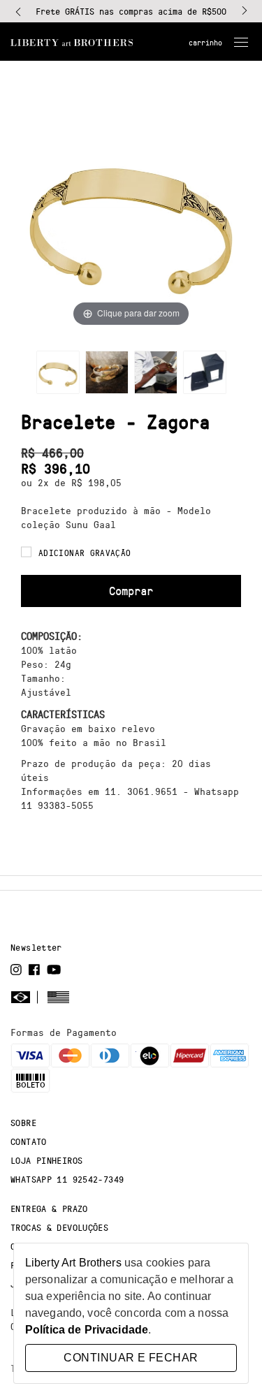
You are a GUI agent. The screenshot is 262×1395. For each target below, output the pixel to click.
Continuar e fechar (131, 1358)
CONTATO (28, 1141)
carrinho (205, 42)
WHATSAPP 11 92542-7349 (67, 1179)
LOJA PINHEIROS (46, 1160)
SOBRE (23, 1122)
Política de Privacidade (86, 1330)
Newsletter (36, 947)
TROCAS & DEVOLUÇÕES (59, 1227)
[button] (18, 11)
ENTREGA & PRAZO (49, 1208)
